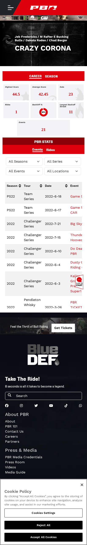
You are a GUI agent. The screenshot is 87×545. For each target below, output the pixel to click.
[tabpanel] (43, 111)
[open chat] (80, 281)
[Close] (82, 484)
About (10, 421)
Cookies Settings (43, 512)
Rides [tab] (50, 149)
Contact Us (14, 431)
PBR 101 (11, 426)
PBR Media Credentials (23, 457)
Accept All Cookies (43, 537)
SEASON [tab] (51, 76)
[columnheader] (13, 186)
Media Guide (15, 472)
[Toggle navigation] (10, 7)
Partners (12, 441)
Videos (10, 467)
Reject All (43, 525)
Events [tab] (37, 149)
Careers (11, 436)
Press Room (15, 462)
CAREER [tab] (35, 76)
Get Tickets (63, 328)
